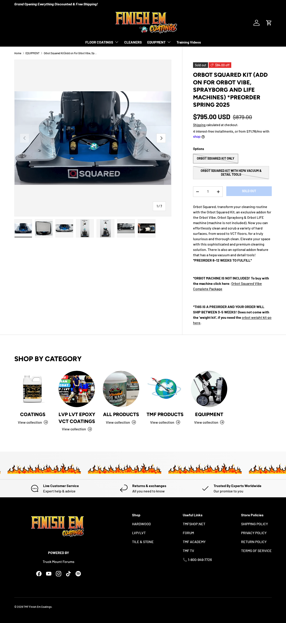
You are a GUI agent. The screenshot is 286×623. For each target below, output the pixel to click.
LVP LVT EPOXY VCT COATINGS (77, 417)
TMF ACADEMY (194, 542)
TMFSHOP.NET (194, 524)
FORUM (188, 533)
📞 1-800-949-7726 (197, 559)
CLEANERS (133, 42)
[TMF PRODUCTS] (165, 389)
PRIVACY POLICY (254, 533)
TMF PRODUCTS (165, 414)
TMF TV (188, 550)
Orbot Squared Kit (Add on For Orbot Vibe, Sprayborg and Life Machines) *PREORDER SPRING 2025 (70, 53)
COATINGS (32, 414)
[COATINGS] (33, 389)
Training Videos (189, 42)
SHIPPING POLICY (254, 524)
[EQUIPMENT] (209, 389)
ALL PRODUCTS (121, 414)
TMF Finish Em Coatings (37, 606)
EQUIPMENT (156, 42)
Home (17, 53)
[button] (269, 23)
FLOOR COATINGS (99, 42)
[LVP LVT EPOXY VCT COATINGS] (77, 389)
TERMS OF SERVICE (256, 550)
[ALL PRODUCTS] (121, 389)
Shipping (199, 125)
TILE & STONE (143, 542)
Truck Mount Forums (58, 561)
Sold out (249, 191)
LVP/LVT (139, 533)
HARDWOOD (141, 524)
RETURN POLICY (254, 542)
